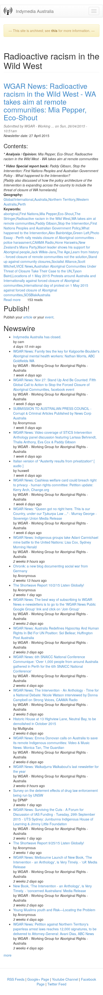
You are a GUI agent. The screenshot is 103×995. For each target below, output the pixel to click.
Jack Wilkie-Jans (43, 251)
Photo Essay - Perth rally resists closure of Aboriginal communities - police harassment (51, 237)
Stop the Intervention (73, 223)
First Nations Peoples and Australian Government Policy (50, 225)
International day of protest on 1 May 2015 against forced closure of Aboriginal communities (46, 290)
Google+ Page (38, 979)
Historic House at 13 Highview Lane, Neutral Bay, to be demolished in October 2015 (54, 721)
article (27, 317)
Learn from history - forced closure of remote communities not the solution (51, 254)
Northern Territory (61, 199)
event (49, 317)
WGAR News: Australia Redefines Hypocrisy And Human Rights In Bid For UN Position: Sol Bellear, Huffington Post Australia (56, 633)
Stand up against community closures (50, 259)
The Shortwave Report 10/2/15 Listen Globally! (48, 585)
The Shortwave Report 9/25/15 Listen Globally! (48, 843)
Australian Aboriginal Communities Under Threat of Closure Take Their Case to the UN (50, 268)
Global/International (18, 199)
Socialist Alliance (64, 261)
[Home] (8, 11)
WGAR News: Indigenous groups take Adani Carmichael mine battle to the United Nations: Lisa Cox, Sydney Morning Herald (55, 542)
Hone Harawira (66, 242)
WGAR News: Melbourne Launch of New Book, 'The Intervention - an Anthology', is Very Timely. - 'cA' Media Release (55, 862)
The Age (63, 251)
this (54, 30)
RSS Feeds (15, 979)
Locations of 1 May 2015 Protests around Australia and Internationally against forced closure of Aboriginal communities (50, 280)
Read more (12, 299)
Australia (40, 199)
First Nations (29, 213)
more (7, 955)
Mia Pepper (48, 213)
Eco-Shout (66, 213)
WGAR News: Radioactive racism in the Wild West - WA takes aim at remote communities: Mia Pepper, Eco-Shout (50, 101)
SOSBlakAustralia (37, 294)
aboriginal (11, 213)
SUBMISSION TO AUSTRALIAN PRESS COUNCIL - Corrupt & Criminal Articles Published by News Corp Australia (52, 413)
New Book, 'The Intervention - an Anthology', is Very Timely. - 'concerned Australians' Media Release (52, 888)
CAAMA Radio (43, 242)
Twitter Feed (56, 984)
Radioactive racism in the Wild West (43, 218)
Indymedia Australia (35, 11)
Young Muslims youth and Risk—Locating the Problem (54, 909)
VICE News (24, 266)
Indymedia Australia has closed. (37, 336)
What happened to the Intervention (46, 230)
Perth (22, 204)
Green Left (81, 232)
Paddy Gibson (46, 223)
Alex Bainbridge (60, 232)
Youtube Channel (65, 979)
